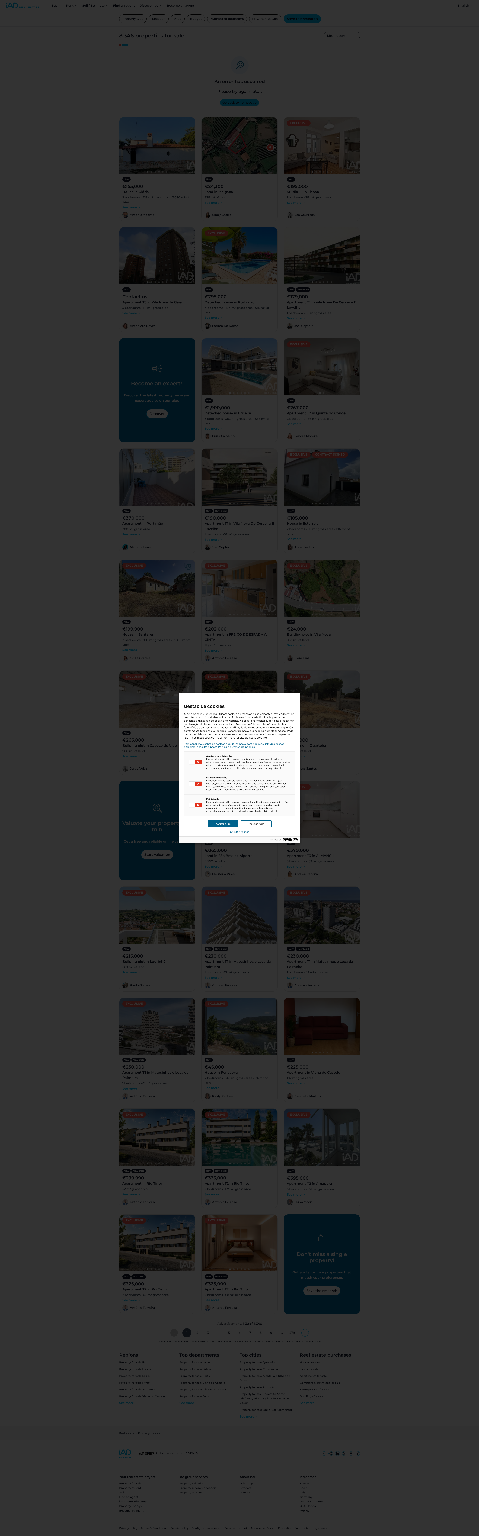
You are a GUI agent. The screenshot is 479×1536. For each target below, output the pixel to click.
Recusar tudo (256, 823)
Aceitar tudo (223, 823)
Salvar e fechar (239, 831)
